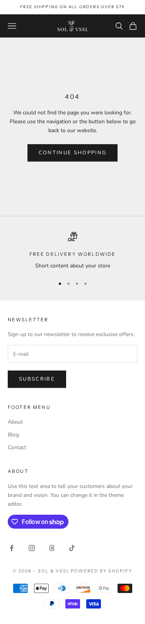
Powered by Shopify (101, 571)
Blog (13, 434)
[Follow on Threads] (52, 548)
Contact (17, 447)
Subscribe (37, 379)
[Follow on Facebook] (11, 548)
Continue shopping (73, 152)
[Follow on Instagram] (32, 548)
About (15, 422)
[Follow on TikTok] (72, 548)
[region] (72, 251)
